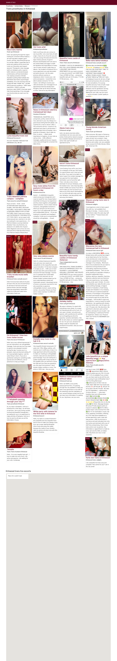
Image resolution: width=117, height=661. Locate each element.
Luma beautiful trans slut (17, 136)
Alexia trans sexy (67, 128)
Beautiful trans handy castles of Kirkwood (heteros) (69, 258)
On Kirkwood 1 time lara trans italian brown (17, 336)
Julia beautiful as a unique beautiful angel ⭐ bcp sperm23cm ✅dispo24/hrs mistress (97, 359)
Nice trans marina (14, 50)
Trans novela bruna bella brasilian (17, 276)
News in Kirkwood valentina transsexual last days (45, 111)
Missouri (27, 6)
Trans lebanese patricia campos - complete (17, 197)
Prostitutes (9, 6)
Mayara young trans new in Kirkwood (97, 201)
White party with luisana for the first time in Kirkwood (45, 412)
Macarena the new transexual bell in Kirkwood (97, 247)
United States (19, 6)
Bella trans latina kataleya (97, 60)
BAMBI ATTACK (11, 2)
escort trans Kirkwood (69, 163)
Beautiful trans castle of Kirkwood (70, 59)
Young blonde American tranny (96, 128)
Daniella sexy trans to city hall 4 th (44, 340)
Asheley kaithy (66, 301)
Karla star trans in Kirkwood (98, 458)
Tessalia (10, 449)
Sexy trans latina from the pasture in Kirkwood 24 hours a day (44, 188)
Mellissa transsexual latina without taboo (71, 377)
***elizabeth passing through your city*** (16, 400)
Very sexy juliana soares (43, 256)
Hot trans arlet (39, 47)
